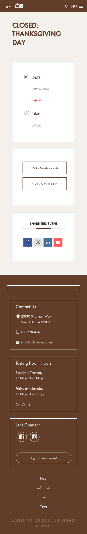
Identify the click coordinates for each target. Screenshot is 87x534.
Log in (7, 6)
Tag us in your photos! (44, 458)
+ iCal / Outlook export (44, 183)
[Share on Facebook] (27, 242)
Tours (43, 507)
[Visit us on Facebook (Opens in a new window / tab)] (22, 437)
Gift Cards (43, 488)
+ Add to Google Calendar (45, 168)
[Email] (58, 242)
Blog (44, 497)
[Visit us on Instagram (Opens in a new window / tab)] (34, 437)
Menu (71, 6)
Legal (43, 478)
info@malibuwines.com (37, 342)
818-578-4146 (31, 332)
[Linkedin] (48, 242)
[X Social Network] (37, 242)
